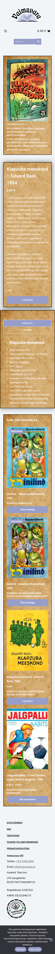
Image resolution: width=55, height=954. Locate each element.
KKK (9, 829)
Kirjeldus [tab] (27, 323)
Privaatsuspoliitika (18, 848)
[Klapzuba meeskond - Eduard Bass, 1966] (27, 640)
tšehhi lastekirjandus (35, 146)
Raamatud (28, 128)
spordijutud (14, 146)
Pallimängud (13, 793)
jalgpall (35, 139)
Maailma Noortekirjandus (21, 694)
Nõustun (20, 949)
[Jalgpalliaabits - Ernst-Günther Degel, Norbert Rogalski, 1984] (27, 739)
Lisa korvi (27, 300)
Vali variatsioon (27, 799)
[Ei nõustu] (51, 939)
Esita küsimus (14, 823)
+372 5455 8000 (25, 861)
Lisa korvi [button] (27, 701)
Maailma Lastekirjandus (20, 596)
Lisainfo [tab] (27, 330)
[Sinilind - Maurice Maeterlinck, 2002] (27, 547)
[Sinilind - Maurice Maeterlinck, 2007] (27, 457)
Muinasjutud (25, 503)
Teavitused (13, 836)
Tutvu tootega (27, 509)
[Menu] (5, 31)
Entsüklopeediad (27, 790)
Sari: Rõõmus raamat (35, 142)
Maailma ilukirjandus (29, 593)
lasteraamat (14, 142)
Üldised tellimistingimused (22, 842)
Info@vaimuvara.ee (24, 867)
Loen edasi (34, 949)
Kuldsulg (24, 150)
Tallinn (19, 366)
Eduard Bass (22, 139)
